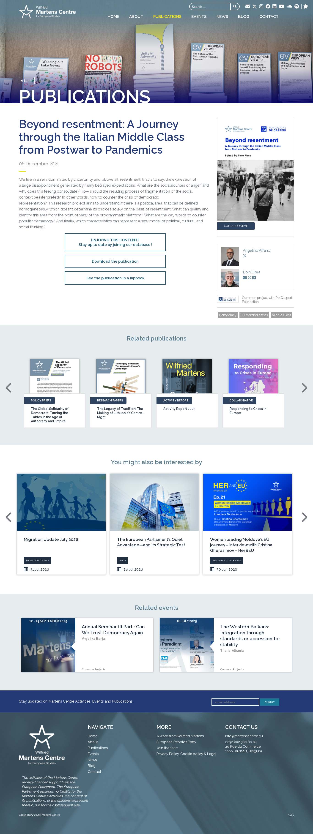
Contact (269, 16)
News (222, 16)
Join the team (167, 748)
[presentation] (9, 387)
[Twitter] (254, 7)
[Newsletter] (247, 6)
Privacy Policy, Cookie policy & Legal (186, 754)
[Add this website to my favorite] (305, 6)
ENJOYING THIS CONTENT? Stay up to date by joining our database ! (115, 242)
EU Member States (254, 315)
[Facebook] (268, 6)
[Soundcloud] (289, 6)
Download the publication (115, 261)
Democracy (227, 315)
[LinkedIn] (274, 6)
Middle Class (281, 315)
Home (113, 16)
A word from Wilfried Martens (180, 736)
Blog (243, 16)
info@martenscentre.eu (244, 736)
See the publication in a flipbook (115, 278)
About (136, 16)
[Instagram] (261, 6)
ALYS (291, 814)
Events (198, 16)
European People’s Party (176, 742)
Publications (167, 16)
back (28, 80)
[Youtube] (281, 6)
